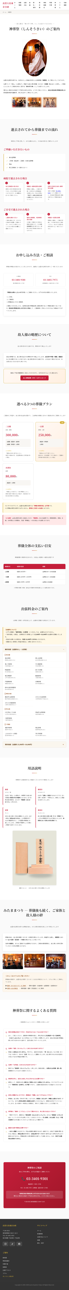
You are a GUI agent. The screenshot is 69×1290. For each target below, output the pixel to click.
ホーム (14, 5)
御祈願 (39, 5)
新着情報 (20, 4)
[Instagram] (5, 1244)
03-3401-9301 (18, 279)
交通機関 (65, 4)
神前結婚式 (45, 5)
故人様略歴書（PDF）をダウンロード (34, 378)
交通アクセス (7, 1270)
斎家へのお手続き (12, 988)
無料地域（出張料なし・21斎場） (16, 649)
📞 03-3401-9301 (34, 1178)
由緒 (29, 4)
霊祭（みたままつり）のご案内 (16, 986)
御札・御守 (34, 5)
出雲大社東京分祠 (8, 5)
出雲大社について (42, 1237)
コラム (59, 5)
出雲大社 (25, 4)
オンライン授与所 (8, 1276)
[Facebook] (19, 1244)
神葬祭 (55, 5)
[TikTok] (12, 1244)
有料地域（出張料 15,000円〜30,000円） (19, 744)
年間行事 (50, 4)
